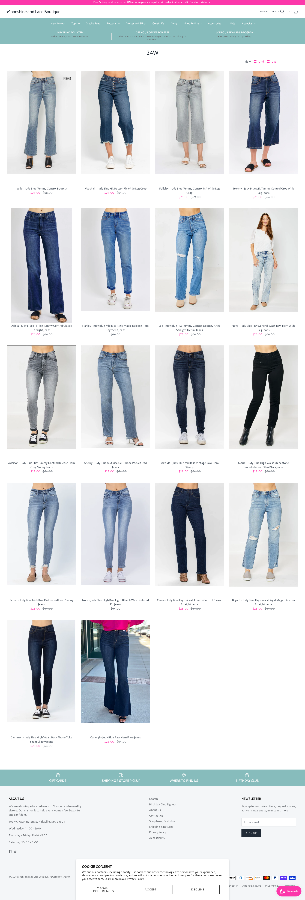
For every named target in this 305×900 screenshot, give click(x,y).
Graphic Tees (93, 23)
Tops (74, 23)
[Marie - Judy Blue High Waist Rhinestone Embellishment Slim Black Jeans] (263, 402)
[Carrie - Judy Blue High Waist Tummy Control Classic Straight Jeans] (189, 540)
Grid (261, 62)
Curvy (174, 23)
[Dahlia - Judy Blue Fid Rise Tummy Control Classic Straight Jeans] (41, 265)
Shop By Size (191, 23)
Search (153, 799)
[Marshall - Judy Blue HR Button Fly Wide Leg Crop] (115, 128)
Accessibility (157, 838)
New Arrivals (58, 23)
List (273, 62)
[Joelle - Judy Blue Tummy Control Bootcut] (41, 128)
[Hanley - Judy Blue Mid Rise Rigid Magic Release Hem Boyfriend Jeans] (115, 265)
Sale (232, 23)
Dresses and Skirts (135, 23)
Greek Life (158, 23)
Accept (151, 890)
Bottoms (111, 23)
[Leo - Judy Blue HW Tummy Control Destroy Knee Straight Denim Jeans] (189, 265)
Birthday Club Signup (162, 804)
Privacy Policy (135, 879)
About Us (247, 23)
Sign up (251, 833)
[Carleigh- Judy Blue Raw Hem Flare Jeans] (115, 677)
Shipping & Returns (161, 827)
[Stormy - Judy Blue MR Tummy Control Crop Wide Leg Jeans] (263, 128)
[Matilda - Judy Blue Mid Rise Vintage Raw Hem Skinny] (189, 402)
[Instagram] (15, 851)
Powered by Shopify (60, 876)
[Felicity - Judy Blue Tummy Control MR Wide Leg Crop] (189, 128)
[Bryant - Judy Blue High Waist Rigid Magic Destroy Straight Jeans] (263, 540)
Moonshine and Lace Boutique (32, 876)
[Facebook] (10, 851)
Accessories (214, 23)
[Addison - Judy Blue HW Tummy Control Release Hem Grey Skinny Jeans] (41, 402)
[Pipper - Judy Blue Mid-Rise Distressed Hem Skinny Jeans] (41, 540)
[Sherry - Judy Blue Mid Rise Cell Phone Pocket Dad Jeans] (115, 402)
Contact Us (156, 816)
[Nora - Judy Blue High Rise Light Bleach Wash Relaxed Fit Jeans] (115, 540)
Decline (197, 890)
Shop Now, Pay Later (162, 821)
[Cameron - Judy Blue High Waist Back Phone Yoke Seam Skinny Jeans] (41, 677)
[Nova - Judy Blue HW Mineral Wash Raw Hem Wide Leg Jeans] (263, 265)
